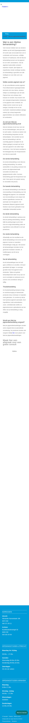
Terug (6, 34)
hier (13, 333)
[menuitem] (6, 721)
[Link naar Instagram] (24, 5)
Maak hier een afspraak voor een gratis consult (12, 342)
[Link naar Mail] (26, 5)
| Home (5, 36)
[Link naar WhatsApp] (20, 5)
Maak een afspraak (22, 712)
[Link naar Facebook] (22, 5)
